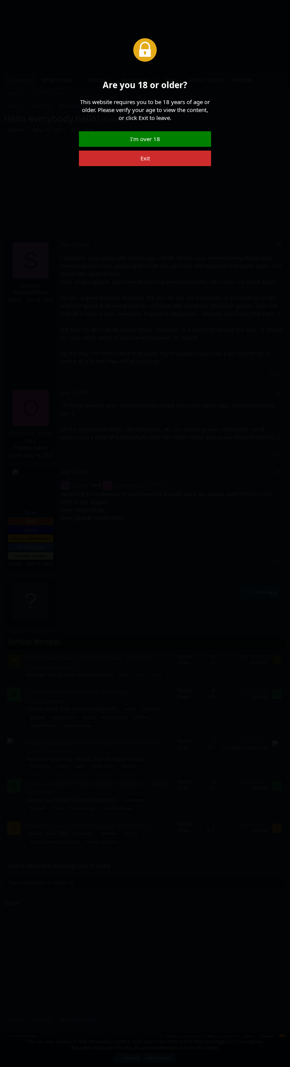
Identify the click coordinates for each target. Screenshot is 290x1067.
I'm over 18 (145, 139)
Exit (145, 158)
